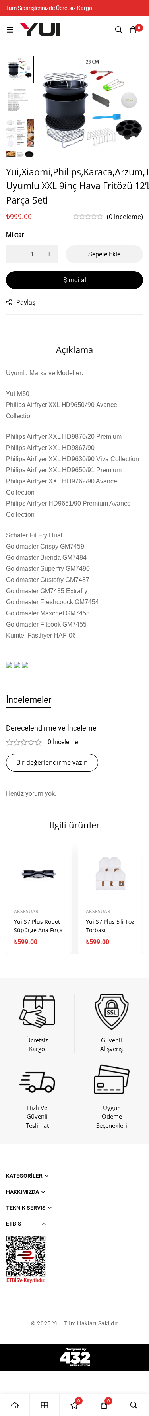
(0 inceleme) (125, 216)
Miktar (15, 235)
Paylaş (25, 302)
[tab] (28, 700)
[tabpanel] (74, 761)
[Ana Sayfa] (15, 1405)
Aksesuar (26, 911)
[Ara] (119, 30)
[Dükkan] (45, 1405)
